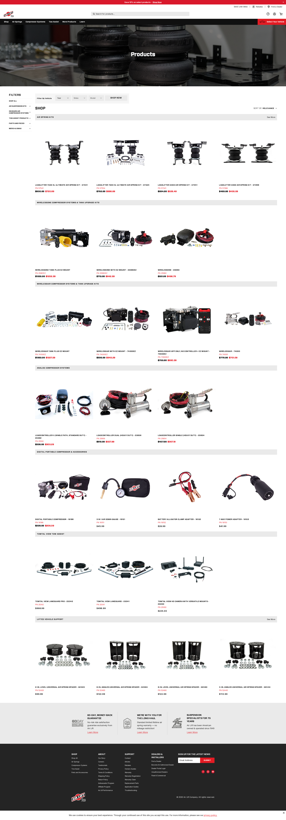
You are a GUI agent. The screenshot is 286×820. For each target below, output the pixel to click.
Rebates (128, 765)
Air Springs (75, 762)
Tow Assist (75, 769)
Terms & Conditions (105, 772)
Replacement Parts (132, 783)
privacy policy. (210, 815)
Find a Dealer (156, 761)
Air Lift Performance (105, 790)
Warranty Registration (133, 776)
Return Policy (103, 780)
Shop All (13, 101)
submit (207, 760)
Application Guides (132, 787)
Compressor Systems (79, 765)
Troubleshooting (131, 790)
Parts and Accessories (80, 772)
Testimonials (102, 765)
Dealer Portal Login (158, 768)
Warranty (128, 772)
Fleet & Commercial (158, 776)
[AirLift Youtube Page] (212, 771)
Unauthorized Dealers (159, 772)
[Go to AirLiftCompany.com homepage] (79, 797)
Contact (127, 758)
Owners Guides (130, 769)
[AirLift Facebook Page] (203, 771)
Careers (101, 762)
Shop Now (157, 2)
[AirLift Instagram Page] (208, 771)
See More (271, 117)
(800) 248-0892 (241, 7)
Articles (127, 762)
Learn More (92, 732)
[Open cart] (281, 14)
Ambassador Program (106, 783)
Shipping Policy (104, 776)
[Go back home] (9, 14)
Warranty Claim (130, 780)
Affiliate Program (104, 787)
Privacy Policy (103, 769)
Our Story (101, 758)
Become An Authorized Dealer (162, 765)
